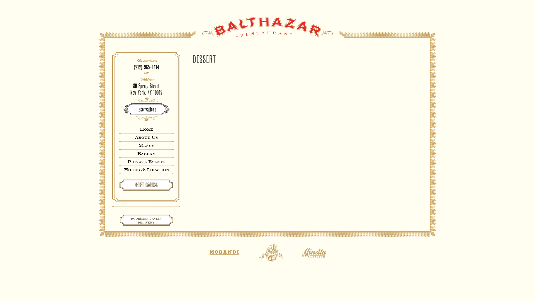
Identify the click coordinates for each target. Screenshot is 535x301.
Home (146, 129)
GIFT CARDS (146, 185)
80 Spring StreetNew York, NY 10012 (146, 89)
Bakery (146, 153)
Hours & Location (146, 169)
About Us (146, 137)
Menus (146, 145)
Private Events (146, 161)
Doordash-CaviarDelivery (146, 220)
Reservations (146, 109)
